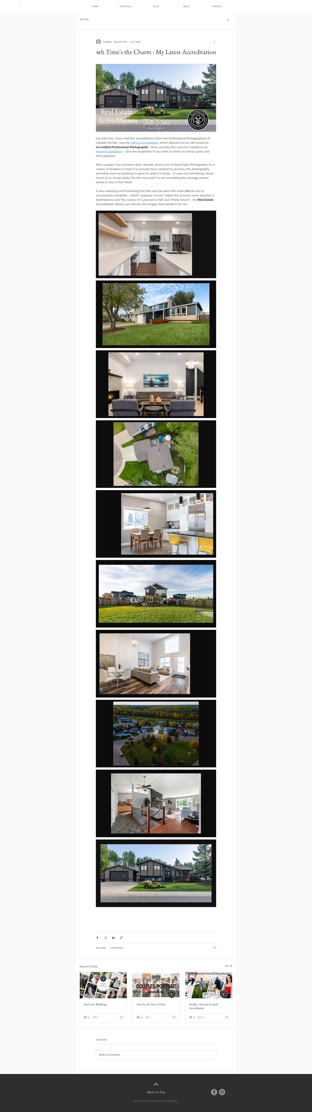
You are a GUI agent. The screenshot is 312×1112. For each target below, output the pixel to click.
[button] (228, 19)
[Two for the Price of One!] (156, 985)
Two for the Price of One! (151, 1004)
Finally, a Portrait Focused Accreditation (203, 1006)
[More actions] (214, 42)
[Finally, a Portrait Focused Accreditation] (208, 985)
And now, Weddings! (95, 1004)
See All (228, 966)
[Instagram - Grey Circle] (222, 1092)
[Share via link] (121, 937)
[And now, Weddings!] (103, 985)
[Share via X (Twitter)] (105, 937)
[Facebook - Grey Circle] (214, 1092)
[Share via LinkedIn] (113, 937)
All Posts (84, 19)
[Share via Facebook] (97, 937)
